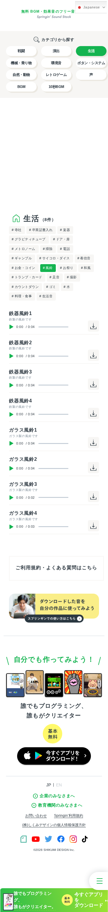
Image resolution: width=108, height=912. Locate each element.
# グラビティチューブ (29, 239)
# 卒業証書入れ (41, 230)
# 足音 (54, 277)
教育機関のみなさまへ (60, 805)
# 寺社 (17, 230)
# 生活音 (45, 296)
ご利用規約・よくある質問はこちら (56, 567)
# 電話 (65, 249)
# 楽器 (65, 230)
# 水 (67, 287)
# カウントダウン (25, 287)
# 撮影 (72, 277)
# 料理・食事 (22, 296)
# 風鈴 (48, 268)
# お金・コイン (23, 268)
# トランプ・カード (27, 277)
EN (59, 784)
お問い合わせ (36, 816)
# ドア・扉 (61, 239)
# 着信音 (84, 258)
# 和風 (86, 268)
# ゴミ (51, 287)
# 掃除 (48, 249)
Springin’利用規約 (68, 816)
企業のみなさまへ (57, 795)
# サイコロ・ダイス (54, 258)
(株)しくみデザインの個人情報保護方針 (54, 825)
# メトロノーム (23, 249)
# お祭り (66, 268)
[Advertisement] (54, 152)
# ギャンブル (22, 258)
